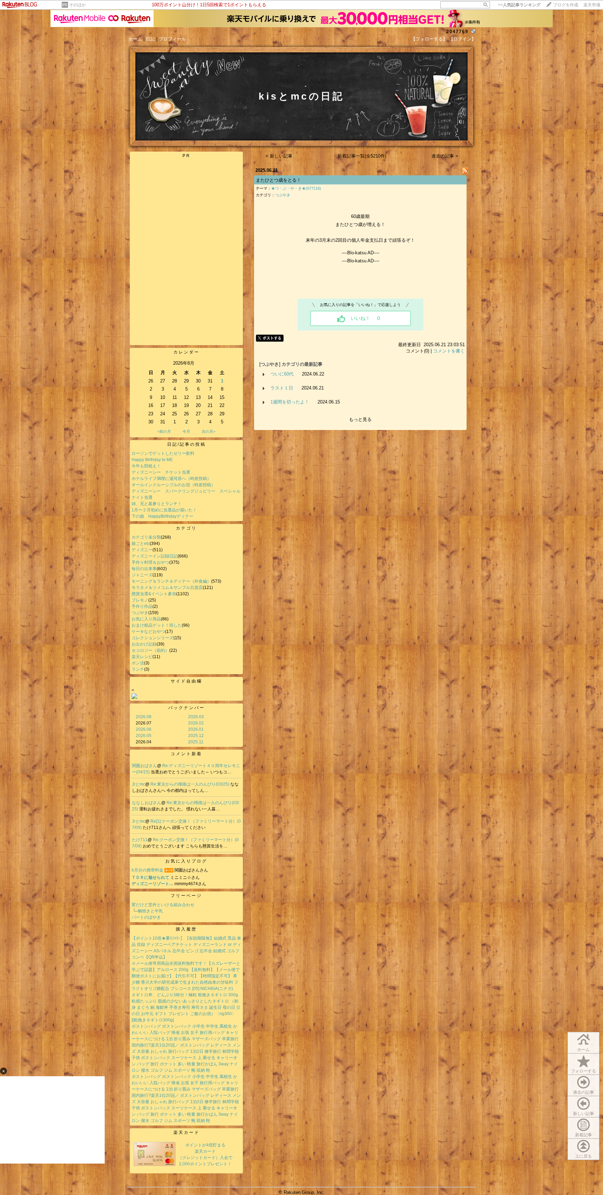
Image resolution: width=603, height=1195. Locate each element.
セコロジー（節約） (150, 650)
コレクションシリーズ (152, 637)
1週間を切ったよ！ (289, 402)
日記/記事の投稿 (186, 444)
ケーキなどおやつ (148, 631)
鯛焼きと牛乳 (150, 911)
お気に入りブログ (186, 861)
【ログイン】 (462, 39)
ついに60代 (281, 374)
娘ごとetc (141, 543)
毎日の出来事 (144, 568)
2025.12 (196, 735)
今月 (186, 431)
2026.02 (196, 723)
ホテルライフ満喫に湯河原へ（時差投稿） (171, 478)
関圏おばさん (144, 765)
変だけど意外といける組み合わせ (163, 904)
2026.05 (143, 735)
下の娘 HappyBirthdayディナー (162, 516)
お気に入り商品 (146, 619)
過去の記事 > (444, 156)
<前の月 (164, 431)
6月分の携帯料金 (147, 870)
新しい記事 (583, 1113)
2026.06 (143, 729)
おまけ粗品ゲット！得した (157, 625)
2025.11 (195, 741)
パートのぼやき (146, 917)
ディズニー (142, 549)
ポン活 (138, 663)
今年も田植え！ (146, 466)
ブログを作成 (565, 4)
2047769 (457, 31)
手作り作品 (142, 606)
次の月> (208, 431)
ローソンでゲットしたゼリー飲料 (163, 453)
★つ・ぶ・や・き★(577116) (296, 188)
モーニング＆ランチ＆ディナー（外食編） (171, 581)
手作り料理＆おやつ (150, 562)
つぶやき (140, 612)
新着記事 (583, 1134)
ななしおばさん (146, 802)
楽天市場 (591, 4)
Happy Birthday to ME (152, 459)
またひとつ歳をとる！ (278, 180)
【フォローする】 (429, 39)
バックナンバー (186, 707)
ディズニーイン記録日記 (155, 556)
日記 (150, 39)
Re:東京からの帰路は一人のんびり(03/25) (190, 784)
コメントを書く (449, 351)
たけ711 (140, 839)
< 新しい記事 (279, 156)
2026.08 (143, 716)
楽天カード (186, 1132)
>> (519, 4)
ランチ (138, 669)
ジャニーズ (142, 575)
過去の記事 (583, 1092)
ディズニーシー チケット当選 (161, 472)
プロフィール (172, 39)
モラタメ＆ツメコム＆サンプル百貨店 (167, 587)
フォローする (583, 1071)
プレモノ (140, 600)
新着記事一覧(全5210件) (361, 156)
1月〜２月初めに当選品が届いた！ (164, 510)
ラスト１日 (281, 388)
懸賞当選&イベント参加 (154, 593)
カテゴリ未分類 (146, 537)
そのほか (77, 4)
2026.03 (196, 716)
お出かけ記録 (144, 644)
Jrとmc (138, 784)
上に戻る (583, 1156)
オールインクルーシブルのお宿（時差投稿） (173, 484)
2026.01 (196, 729)
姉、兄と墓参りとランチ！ (157, 503)
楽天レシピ (142, 656)
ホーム (135, 39)
